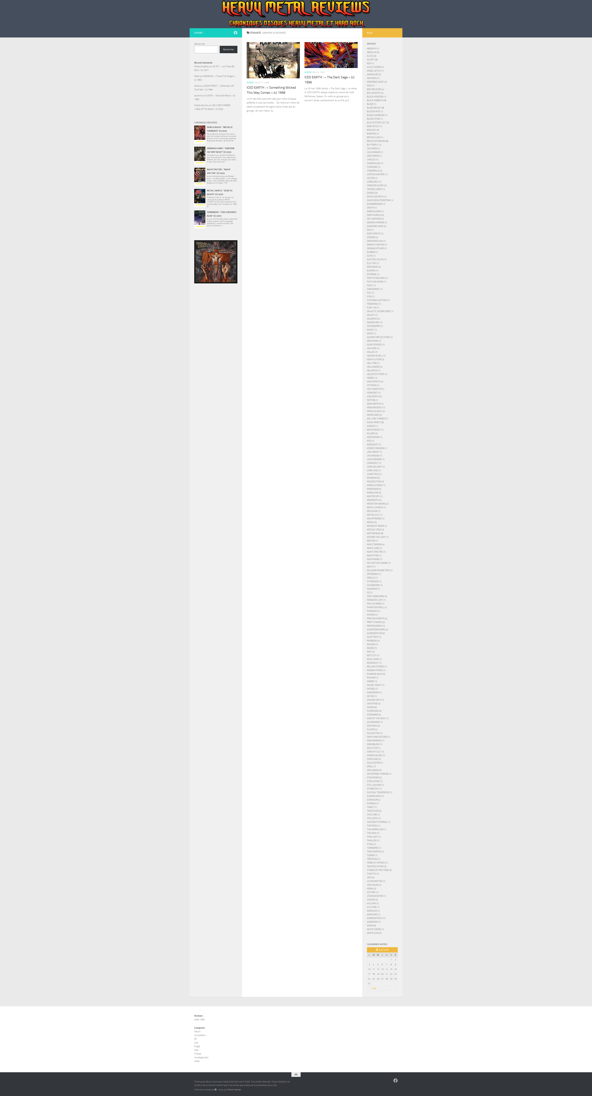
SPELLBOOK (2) (374, 770)
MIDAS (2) (372, 522)
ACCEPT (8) (372, 59)
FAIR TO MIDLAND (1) (377, 278)
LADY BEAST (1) (374, 452)
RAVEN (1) (372, 648)
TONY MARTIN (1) (375, 851)
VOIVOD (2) (372, 899)
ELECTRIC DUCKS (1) (376, 259)
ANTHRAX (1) (373, 78)
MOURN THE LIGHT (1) (378, 537)
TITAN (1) (371, 844)
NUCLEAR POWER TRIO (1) (380, 570)
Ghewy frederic (201, 66)
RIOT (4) (371, 651)
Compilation (200, 1035)
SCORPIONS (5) (374, 711)
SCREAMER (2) (374, 714)
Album (250, 82)
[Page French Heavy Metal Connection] (235, 33)
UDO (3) (370, 877)
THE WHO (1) (373, 833)
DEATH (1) (372, 207)
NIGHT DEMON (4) (375, 544)
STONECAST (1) (374, 788)
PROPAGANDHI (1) (376, 625)
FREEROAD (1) (374, 304)
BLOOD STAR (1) (375, 118)
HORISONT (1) (373, 392)
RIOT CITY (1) (373, 655)
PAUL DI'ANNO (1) (375, 603)
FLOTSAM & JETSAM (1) (378, 300)
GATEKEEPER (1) (375, 326)
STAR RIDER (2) (374, 777)
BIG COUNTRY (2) (375, 93)
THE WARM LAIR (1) (376, 829)
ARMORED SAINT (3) (377, 81)
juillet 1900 (199, 1019)
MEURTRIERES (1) (375, 518)
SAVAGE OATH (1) (375, 699)
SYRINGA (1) (373, 803)
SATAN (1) (372, 696)
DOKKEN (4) (372, 237)
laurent (197, 95)
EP (195, 1039)
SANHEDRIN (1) (374, 692)
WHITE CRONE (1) (375, 929)
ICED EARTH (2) (374, 396)
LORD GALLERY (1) (376, 466)
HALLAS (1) (372, 352)
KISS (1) (370, 440)
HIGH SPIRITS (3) (375, 381)
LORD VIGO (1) (374, 470)
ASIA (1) (370, 85)
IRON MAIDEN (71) (376, 407)
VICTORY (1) (372, 892)
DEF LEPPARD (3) (375, 218)
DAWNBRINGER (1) (376, 204)
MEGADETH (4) (374, 500)
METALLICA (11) (374, 514)
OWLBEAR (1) (373, 588)
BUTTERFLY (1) (374, 144)
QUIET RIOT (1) (374, 637)
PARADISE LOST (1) (376, 600)
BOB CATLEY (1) (374, 126)
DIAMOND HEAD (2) (376, 226)
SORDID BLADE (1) (376, 755)
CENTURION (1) (374, 156)
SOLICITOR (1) (373, 748)
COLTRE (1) (372, 178)
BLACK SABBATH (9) (376, 100)
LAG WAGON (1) (374, 455)
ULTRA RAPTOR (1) (376, 881)
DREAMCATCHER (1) (377, 248)
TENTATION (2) (374, 811)
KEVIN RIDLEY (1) (375, 429)
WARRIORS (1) (374, 922)
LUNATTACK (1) (374, 474)
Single (197, 1046)
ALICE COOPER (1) (375, 67)
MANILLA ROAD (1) (376, 485)
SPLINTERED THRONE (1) (379, 774)
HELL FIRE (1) (373, 363)
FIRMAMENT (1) (374, 289)
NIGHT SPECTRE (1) (376, 551)
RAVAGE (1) (372, 644)
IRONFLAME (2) (374, 415)
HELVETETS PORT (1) (377, 374)
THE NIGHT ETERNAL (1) (378, 822)
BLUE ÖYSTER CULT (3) (378, 122)
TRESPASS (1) (373, 859)
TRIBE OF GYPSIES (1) (377, 862)
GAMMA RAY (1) (374, 322)
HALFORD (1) (373, 348)
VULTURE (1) (373, 907)
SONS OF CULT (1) (375, 751)
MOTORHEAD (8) (375, 533)
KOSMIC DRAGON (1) (377, 448)
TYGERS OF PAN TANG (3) (379, 870)
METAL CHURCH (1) (376, 507)
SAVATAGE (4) (373, 703)
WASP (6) (371, 925)
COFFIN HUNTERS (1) (377, 174)
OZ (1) (370, 592)
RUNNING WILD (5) (376, 674)
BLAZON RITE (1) (375, 111)
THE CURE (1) (373, 814)
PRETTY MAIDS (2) (376, 622)
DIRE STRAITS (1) (375, 233)
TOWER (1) (372, 855)
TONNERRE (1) (374, 848)
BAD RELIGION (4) (375, 89)
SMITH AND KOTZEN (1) (378, 736)
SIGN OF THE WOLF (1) (378, 718)
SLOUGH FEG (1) (374, 733)
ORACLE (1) (372, 577)
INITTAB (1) (372, 400)
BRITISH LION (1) (375, 137)
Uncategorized (201, 1057)
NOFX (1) (371, 566)
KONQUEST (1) (374, 444)
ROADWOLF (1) (374, 662)
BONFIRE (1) (373, 133)
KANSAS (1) (372, 426)
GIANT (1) (371, 333)
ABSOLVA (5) (373, 52)
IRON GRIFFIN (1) (375, 403)
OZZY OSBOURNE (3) (377, 596)
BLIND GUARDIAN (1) (377, 115)
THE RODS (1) (373, 825)
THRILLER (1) (373, 840)
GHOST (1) (372, 329)
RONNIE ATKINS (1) (376, 670)
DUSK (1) (371, 255)
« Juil (373, 988)
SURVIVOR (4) (373, 799)
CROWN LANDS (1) (376, 189)
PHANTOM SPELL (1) (377, 607)
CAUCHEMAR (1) (375, 152)
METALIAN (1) (373, 511)
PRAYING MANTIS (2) (377, 618)
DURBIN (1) (372, 252)
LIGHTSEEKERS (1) (375, 459)
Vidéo (197, 1061)
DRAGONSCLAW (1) (376, 241)
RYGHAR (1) (372, 677)
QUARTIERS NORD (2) (377, 629)
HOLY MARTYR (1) (375, 389)
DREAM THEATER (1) (377, 244)
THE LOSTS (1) (374, 818)
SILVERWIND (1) (374, 722)
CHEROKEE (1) (373, 167)
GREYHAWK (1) (374, 341)
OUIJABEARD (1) (374, 585)
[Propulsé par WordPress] (216, 1090)
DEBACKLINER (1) (375, 211)
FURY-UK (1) (373, 307)
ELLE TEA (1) (373, 263)
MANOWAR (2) (374, 489)
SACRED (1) (372, 688)
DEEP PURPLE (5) (375, 215)
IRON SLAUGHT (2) (376, 411)
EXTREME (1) (373, 274)
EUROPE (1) (372, 270)
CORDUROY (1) (374, 181)
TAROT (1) (372, 807)
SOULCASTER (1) (375, 762)
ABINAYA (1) (373, 48)
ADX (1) (370, 63)
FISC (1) (370, 292)
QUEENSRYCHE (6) (376, 633)
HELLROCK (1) (373, 370)
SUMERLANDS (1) (375, 796)
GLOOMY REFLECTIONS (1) (380, 337)
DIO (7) (370, 230)
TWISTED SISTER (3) (376, 866)
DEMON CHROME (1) (377, 222)
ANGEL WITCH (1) (375, 70)
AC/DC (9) (371, 56)
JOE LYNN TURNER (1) (377, 418)
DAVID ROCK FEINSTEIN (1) (380, 200)
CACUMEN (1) (373, 148)
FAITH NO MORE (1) (376, 281)
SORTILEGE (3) (374, 759)
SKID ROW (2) (373, 725)
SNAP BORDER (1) (375, 740)
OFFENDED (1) (374, 574)
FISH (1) (370, 296)
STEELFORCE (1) (374, 781)
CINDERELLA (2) (374, 170)
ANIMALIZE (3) (374, 74)
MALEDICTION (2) (375, 481)
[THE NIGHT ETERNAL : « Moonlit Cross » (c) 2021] (215, 261)
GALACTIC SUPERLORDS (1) (380, 311)
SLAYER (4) (372, 729)
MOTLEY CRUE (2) (375, 529)
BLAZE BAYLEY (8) (375, 107)
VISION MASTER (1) (376, 896)
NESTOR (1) (372, 540)
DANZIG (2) (372, 193)
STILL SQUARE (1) (375, 785)
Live (196, 1042)
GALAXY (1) (372, 315)
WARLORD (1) (373, 914)
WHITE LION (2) (374, 933)
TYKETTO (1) (373, 873)
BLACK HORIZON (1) (376, 96)
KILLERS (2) (372, 433)
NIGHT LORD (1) (374, 548)
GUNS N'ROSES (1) (376, 344)
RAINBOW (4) (373, 640)
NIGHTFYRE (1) (374, 555)
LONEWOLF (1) (374, 463)
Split (196, 1050)
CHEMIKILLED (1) (375, 163)
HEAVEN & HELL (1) (376, 355)
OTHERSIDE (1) (374, 581)
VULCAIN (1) (373, 903)
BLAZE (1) (371, 104)
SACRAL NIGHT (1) (375, 685)
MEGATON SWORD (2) (377, 503)
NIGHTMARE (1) (374, 559)
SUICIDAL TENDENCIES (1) (379, 792)
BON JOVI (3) (373, 130)
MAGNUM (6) (373, 477)
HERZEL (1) (372, 378)
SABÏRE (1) (372, 681)
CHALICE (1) (372, 159)
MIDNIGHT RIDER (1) (377, 526)
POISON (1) (372, 614)
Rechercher (199, 44)
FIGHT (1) (371, 285)
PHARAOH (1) (373, 611)
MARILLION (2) (374, 492)
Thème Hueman (234, 1089)
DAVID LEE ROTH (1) (376, 196)
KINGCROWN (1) (374, 437)
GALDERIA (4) (373, 318)
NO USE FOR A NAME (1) (379, 563)
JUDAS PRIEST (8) (375, 422)
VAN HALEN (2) (374, 885)
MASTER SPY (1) (375, 496)
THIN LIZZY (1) (374, 836)
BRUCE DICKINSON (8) (377, 141)
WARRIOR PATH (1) (376, 918)
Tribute (197, 1053)
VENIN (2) (371, 888)
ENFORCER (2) (374, 267)
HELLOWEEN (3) (374, 366)
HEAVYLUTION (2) (375, 359)
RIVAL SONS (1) (374, 659)
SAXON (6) (372, 707)
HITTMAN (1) (373, 385)
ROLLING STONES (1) (377, 666)
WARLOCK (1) (373, 910)
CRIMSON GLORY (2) (376, 185)
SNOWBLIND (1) (374, 744)
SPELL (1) (371, 766)
